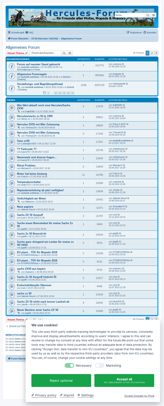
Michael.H (26, 168)
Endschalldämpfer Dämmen (34, 285)
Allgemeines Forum (23, 47)
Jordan (116, 190)
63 (56, 93)
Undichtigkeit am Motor (31, 198)
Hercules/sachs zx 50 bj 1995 (35, 116)
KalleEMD (30, 111)
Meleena (29, 201)
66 (68, 93)
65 (64, 93)
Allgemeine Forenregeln (32, 74)
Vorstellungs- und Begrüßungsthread (40, 84)
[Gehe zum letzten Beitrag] (123, 64)
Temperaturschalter (29, 182)
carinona (117, 64)
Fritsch (24, 176)
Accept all (124, 380)
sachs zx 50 (24, 293)
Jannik (24, 304)
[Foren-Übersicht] (82, 17)
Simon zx (25, 119)
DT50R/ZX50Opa (29, 255)
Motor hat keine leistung (32, 173)
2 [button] (152, 53)
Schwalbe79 (119, 206)
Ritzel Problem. (26, 165)
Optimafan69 (119, 84)
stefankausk (119, 149)
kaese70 (25, 152)
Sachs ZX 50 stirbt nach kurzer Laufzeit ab (43, 301)
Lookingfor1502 (28, 143)
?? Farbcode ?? (27, 149)
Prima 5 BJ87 (119, 124)
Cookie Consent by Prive (139, 395)
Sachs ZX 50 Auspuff (30, 214)
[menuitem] (29, 32)
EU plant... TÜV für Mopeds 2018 (37, 252)
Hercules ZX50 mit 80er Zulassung (38, 124)
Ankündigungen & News (28, 69)
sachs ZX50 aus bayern (31, 268)
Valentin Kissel (120, 198)
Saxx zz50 (23, 140)
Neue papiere (25, 206)
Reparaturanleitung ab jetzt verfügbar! (40, 190)
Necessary (84, 365)
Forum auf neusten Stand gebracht (38, 64)
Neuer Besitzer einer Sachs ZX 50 (37, 309)
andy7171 (26, 185)
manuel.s (29, 272)
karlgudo (117, 74)
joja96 (24, 229)
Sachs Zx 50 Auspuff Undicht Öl (36, 276)
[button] (156, 53)
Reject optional (61, 380)
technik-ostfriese (30, 67)
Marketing (113, 365)
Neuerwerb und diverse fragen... (37, 157)
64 (60, 93)
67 (73, 93)
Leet (23, 217)
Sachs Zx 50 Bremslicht (31, 233)
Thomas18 (30, 127)
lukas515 (117, 301)
